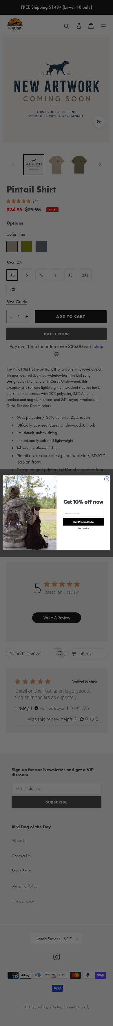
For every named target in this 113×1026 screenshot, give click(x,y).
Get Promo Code (83, 522)
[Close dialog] (106, 478)
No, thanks (83, 528)
